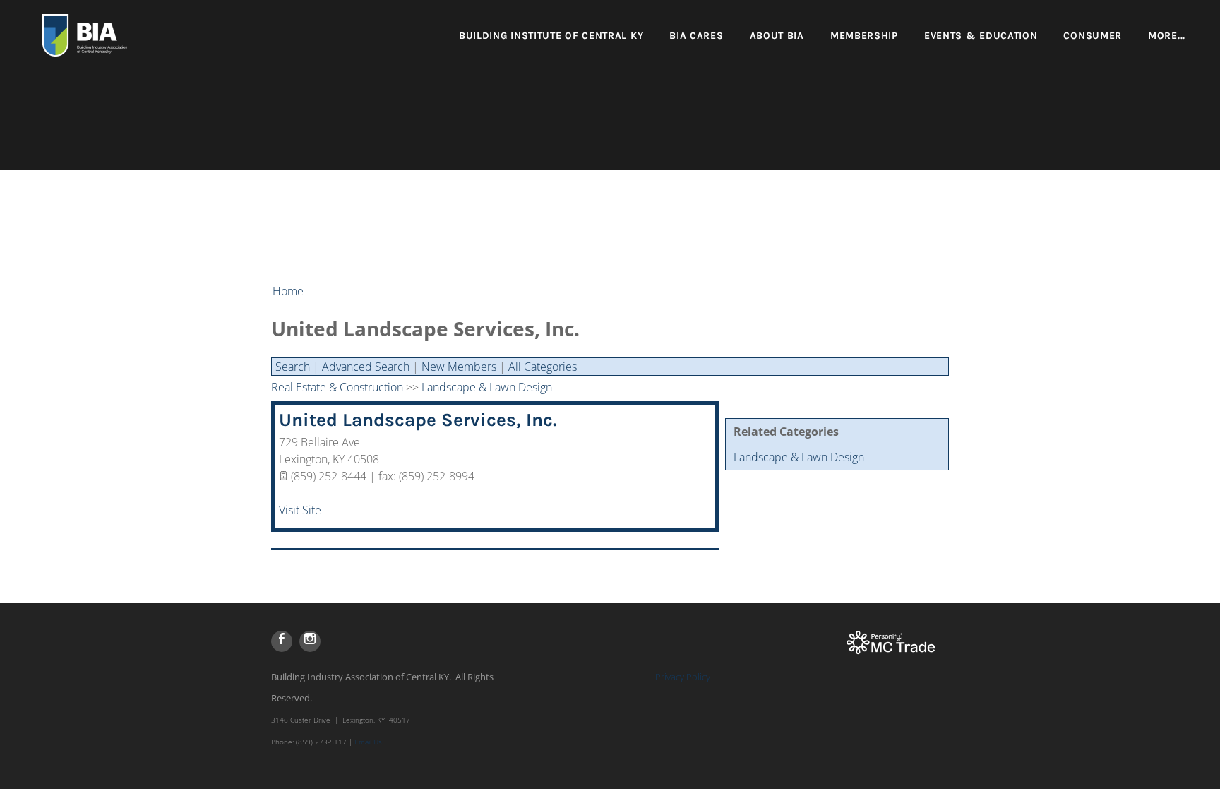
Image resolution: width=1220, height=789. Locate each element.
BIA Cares (696, 36)
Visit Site (300, 510)
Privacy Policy (682, 676)
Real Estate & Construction (337, 387)
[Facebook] (281, 641)
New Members (458, 366)
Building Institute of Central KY (551, 36)
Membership (864, 36)
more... (1166, 36)
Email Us (368, 742)
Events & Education (981, 36)
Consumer (1092, 36)
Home (288, 291)
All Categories (542, 366)
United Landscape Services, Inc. (418, 420)
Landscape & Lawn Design (799, 457)
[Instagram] (310, 641)
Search (292, 366)
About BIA (777, 36)
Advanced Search (365, 366)
